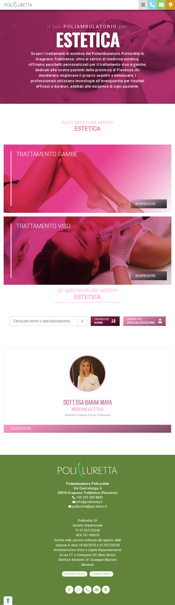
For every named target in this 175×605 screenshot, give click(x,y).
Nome (101, 321)
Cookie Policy (101, 573)
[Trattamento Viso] (87, 250)
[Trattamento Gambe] (87, 179)
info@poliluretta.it (89, 502)
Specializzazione (141, 321)
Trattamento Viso (43, 226)
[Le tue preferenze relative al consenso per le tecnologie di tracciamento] (8, 600)
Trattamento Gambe (46, 154)
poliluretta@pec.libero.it (89, 506)
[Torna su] (167, 596)
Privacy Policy (74, 573)
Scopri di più (145, 204)
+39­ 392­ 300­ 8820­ (89, 497)
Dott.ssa (87, 402)
